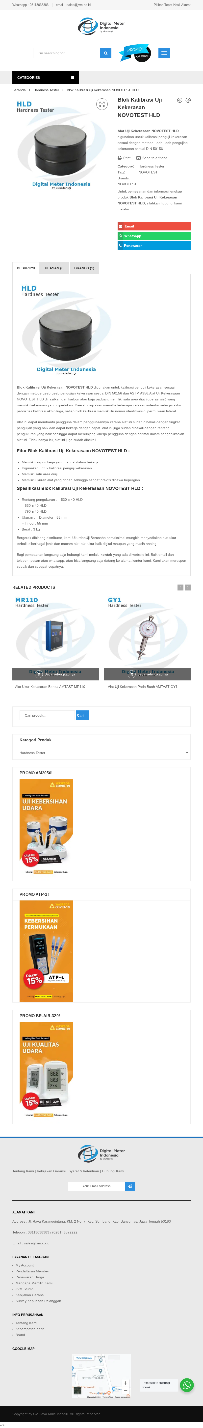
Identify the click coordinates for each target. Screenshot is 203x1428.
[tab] (26, 268)
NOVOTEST (148, 172)
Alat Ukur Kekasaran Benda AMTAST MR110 (50, 687)
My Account (25, 1265)
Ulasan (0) (55, 268)
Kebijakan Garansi (51, 1171)
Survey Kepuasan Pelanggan (38, 1301)
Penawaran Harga (30, 1277)
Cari (80, 715)
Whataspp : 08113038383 (30, 5)
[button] (102, 104)
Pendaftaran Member (32, 1271)
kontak (106, 555)
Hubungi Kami (113, 1171)
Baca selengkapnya (60, 674)
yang (51, 405)
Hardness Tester (46, 90)
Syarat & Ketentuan (84, 1171)
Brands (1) (84, 268)
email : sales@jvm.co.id (73, 5)
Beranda (19, 90)
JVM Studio (24, 1289)
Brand (20, 1335)
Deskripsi (26, 268)
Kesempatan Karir (30, 1329)
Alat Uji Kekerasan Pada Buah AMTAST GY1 (143, 687)
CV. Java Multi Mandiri (50, 1414)
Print (126, 158)
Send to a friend (154, 158)
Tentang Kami (23, 1171)
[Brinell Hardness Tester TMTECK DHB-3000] (188, 100)
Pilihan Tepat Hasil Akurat (172, 5)
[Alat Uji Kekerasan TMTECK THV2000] (179, 100)
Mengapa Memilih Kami (34, 1283)
